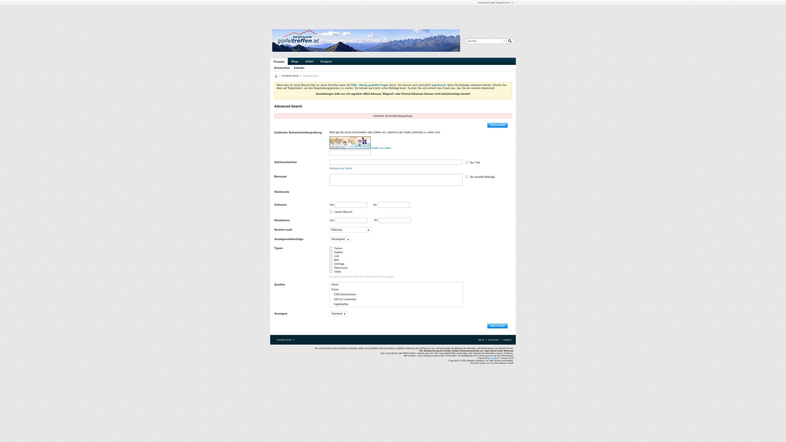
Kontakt (494, 340)
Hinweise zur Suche (341, 168)
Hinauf (507, 340)
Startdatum (282, 220)
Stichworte (281, 191)
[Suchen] (510, 41)
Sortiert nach (283, 229)
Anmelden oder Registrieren (494, 2)
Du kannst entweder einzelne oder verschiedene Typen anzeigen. (362, 276)
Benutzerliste (282, 68)
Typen (278, 248)
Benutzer (280, 176)
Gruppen (326, 61)
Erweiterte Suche (290, 75)
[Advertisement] (331, 15)
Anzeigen (280, 313)
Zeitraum (280, 204)
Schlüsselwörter (285, 162)
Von (332, 204)
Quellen (279, 284)
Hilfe (481, 340)
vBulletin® (495, 358)
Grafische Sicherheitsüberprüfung (298, 132)
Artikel (309, 61)
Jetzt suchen (497, 125)
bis (375, 204)
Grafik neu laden (381, 148)
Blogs (294, 61)
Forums (279, 61)
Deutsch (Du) (284, 339)
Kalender (299, 68)
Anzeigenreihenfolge (288, 239)
